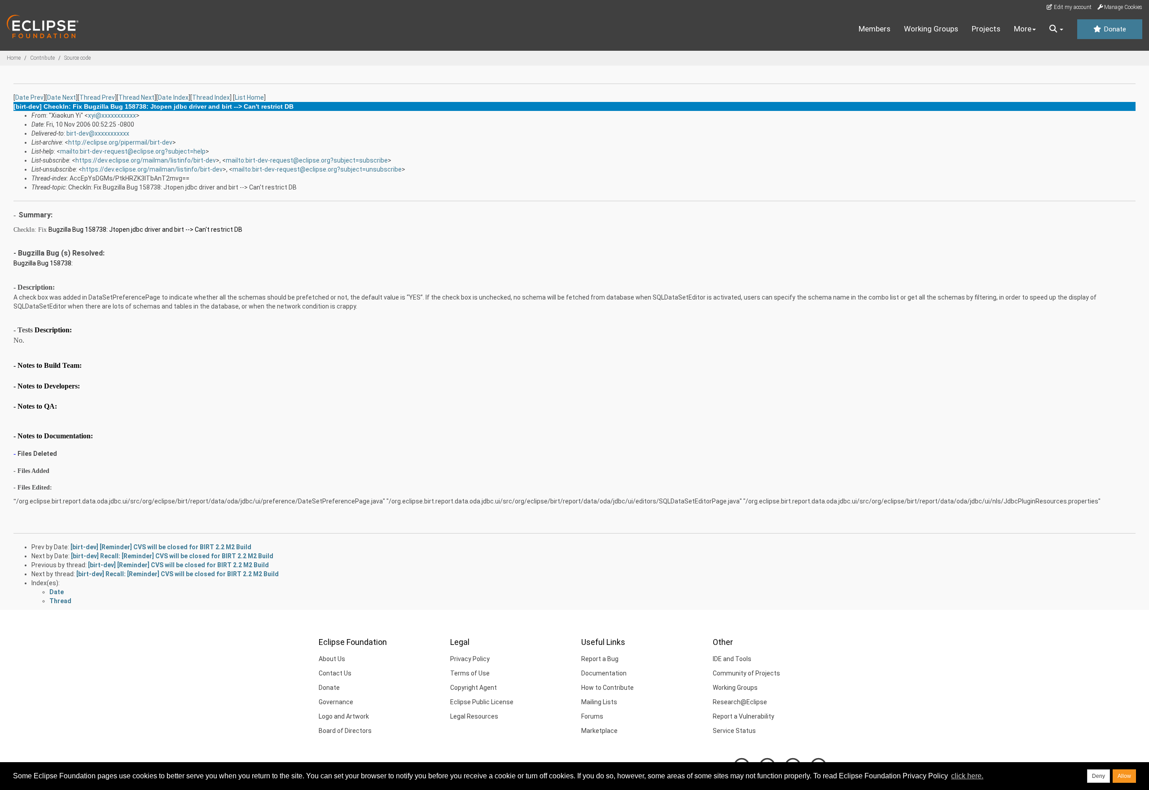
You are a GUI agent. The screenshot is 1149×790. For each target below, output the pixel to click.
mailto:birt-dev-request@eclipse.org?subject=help (133, 151)
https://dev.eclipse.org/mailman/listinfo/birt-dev (145, 160)
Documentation (604, 673)
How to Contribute (607, 687)
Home (14, 58)
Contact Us (335, 673)
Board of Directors (345, 730)
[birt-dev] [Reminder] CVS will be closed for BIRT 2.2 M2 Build (160, 547)
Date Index (173, 97)
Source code (77, 58)
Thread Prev (97, 97)
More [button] (1022, 28)
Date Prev (29, 97)
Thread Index (211, 97)
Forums (592, 716)
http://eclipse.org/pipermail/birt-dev (120, 142)
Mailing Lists (599, 702)
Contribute (42, 58)
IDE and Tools (732, 658)
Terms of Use (470, 673)
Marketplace (599, 730)
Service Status (734, 730)
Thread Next (136, 97)
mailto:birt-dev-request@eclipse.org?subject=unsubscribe (317, 169)
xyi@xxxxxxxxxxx (112, 115)
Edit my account (1072, 7)
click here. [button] (967, 776)
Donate (1114, 29)
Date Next (61, 97)
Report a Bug (599, 658)
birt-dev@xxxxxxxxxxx (97, 133)
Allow (1124, 776)
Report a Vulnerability (743, 716)
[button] (1056, 29)
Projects (986, 28)
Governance (336, 702)
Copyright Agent (473, 687)
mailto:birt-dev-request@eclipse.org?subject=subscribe (307, 160)
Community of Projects (746, 673)
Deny (1098, 776)
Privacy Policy (470, 658)
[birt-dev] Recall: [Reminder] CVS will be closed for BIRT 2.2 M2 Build (172, 556)
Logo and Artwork (344, 716)
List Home (249, 97)
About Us (332, 658)
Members (874, 28)
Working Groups (931, 28)
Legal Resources (474, 716)
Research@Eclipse (740, 702)
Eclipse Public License (481, 702)
